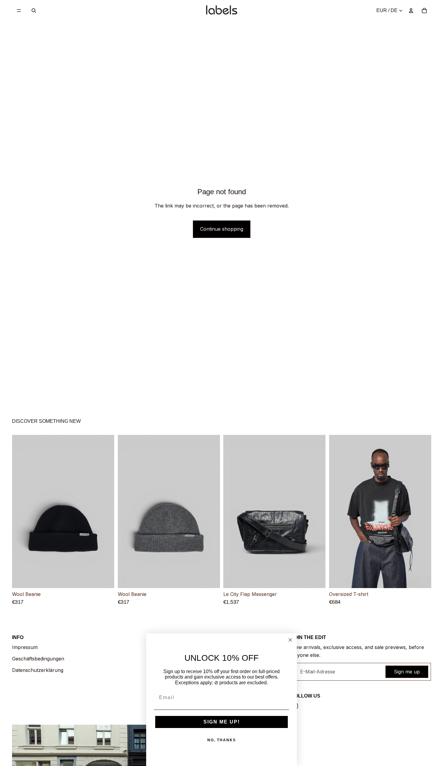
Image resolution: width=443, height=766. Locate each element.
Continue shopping (221, 229)
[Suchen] (33, 10)
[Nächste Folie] (105, 511)
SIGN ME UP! (221, 721)
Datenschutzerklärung (37, 670)
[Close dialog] (290, 640)
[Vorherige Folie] (21, 511)
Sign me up (407, 672)
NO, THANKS (221, 740)
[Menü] (19, 10)
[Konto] (411, 10)
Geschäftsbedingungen (38, 659)
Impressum (25, 647)
